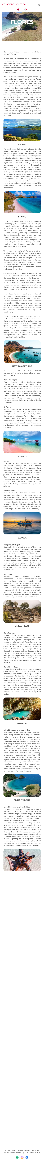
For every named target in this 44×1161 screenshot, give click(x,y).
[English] (18, 9)
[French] (25, 9)
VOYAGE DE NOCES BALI (15, 4)
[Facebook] (26, 1157)
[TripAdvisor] (17, 1157)
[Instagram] (22, 1157)
